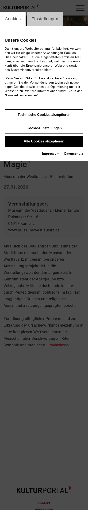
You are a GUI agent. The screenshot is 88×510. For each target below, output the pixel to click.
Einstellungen (44, 18)
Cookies (13, 18)
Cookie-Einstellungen (44, 128)
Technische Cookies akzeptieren (44, 115)
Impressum (51, 153)
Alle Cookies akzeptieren (44, 141)
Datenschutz (74, 153)
